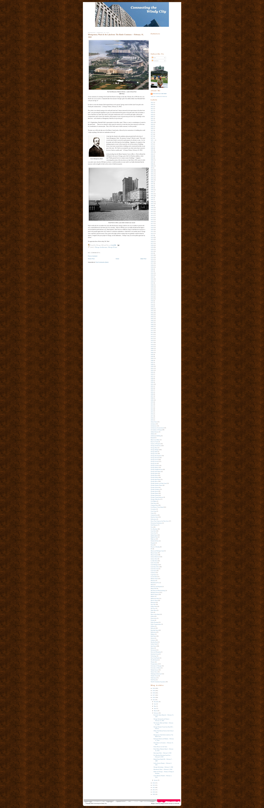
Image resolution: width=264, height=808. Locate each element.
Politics (152, 616)
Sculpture (153, 640)
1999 (152, 380)
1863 (152, 122)
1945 (152, 279)
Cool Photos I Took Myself (157, 507)
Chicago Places (154, 475)
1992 (152, 370)
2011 (152, 404)
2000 (152, 382)
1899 (152, 187)
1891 (152, 172)
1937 (152, 263)
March (155, 710)
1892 (152, 173)
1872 (152, 134)
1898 (152, 185)
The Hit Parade (154, 660)
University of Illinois (156, 667)
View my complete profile (159, 96)
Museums (153, 602)
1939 (152, 267)
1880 (152, 148)
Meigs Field (153, 588)
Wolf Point (153, 679)
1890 (152, 170)
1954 (152, 297)
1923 (152, 235)
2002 (152, 386)
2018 (152, 418)
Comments (155, 60)
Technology (153, 656)
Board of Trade (154, 441)
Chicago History (155, 467)
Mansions (153, 580)
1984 (152, 356)
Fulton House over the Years (160, 746)
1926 (152, 241)
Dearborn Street (154, 517)
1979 (152, 346)
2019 (152, 419)
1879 (152, 146)
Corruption (153, 509)
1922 (152, 233)
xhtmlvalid (176, 803)
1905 (152, 199)
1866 (152, 128)
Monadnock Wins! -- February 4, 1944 (163, 769)
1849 (152, 104)
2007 (152, 396)
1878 (152, 144)
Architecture (154, 425)
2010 (152, 402)
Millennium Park (155, 598)
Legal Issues (154, 574)
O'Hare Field (154, 606)
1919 (152, 227)
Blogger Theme (155, 803)
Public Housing (154, 622)
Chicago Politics (154, 477)
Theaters (153, 662)
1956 (152, 300)
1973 (152, 334)
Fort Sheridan (154, 529)
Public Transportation (156, 624)
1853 (152, 106)
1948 (152, 285)
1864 (152, 124)
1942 (152, 273)
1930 (152, 249)
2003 (152, 388)
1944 (152, 277)
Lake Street (153, 570)
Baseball (153, 437)
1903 (152, 195)
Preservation (154, 618)
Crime (152, 513)
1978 (152, 344)
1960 (152, 308)
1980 (152, 348)
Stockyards (153, 650)
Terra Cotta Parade (155, 658)
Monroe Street (154, 600)
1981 (152, 350)
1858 (152, 112)
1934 (152, 257)
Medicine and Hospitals (156, 586)
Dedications (153, 519)
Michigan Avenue (155, 592)
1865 (152, 126)
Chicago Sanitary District (157, 485)
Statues (152, 648)
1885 (152, 158)
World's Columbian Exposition (158, 681)
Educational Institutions (156, 523)
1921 (152, 231)
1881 (152, 150)
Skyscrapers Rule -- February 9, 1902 (162, 753)
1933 (152, 255)
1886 (152, 160)
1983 (152, 354)
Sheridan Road (154, 642)
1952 (152, 293)
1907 (152, 203)
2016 (152, 414)
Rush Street (153, 636)
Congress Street (154, 505)
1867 (152, 130)
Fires (152, 527)
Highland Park (154, 537)
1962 (152, 312)
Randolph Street (154, 630)
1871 (152, 132)
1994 (152, 374)
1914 (152, 217)
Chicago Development (156, 455)
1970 (152, 328)
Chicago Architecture (101, 247)
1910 (152, 209)
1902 (152, 193)
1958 (152, 304)
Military (153, 596)
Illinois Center (154, 552)
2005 (152, 392)
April (155, 708)
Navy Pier (153, 604)
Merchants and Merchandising (158, 590)
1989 (152, 364)
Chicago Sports (154, 491)
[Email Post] (118, 245)
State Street (153, 646)
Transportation (154, 664)
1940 (152, 269)
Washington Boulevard (156, 673)
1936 (152, 261)
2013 (152, 408)
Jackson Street (154, 558)
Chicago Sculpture (155, 489)
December (156, 701)
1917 (152, 223)
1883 (152, 154)
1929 (152, 247)
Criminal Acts (154, 515)
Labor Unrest (154, 562)
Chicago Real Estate (155, 479)
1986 (152, 360)
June (155, 704)
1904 (152, 197)
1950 (152, 289)
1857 (152, 110)
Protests (152, 620)
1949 (152, 287)
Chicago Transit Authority (157, 497)
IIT (151, 548)
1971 (152, 330)
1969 (152, 326)
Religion (153, 634)
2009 (152, 400)
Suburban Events (155, 654)
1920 (152, 229)
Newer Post (91, 259)
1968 (152, 324)
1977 (152, 342)
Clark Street (153, 503)
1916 (152, 221)
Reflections (153, 632)
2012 (152, 406)
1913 (152, 215)
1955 (152, 298)
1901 (152, 191)
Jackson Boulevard (155, 556)
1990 (152, 366)
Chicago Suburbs (155, 495)
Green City (153, 533)
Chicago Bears (154, 447)
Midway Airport (154, 594)
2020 (154, 688)
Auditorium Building (156, 435)
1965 (152, 318)
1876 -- (152, 140)
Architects (153, 424)
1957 (152, 302)
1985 (152, 358)
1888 (152, 164)
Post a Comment (92, 256)
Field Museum (154, 525)
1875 (152, 138)
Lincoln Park (154, 576)
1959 (152, 306)
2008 (152, 398)
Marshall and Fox (155, 582)
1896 (152, 181)
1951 (152, 291)
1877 (152, 142)
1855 (152, 108)
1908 (152, 205)
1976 (152, 340)
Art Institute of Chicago (156, 429)
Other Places (154, 610)
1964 (152, 316)
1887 (152, 162)
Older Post (143, 259)
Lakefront (153, 572)
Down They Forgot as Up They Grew (160, 521)
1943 (152, 275)
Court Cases (153, 511)
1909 (152, 207)
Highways (153, 539)
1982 (152, 352)
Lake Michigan (154, 564)
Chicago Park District (156, 471)
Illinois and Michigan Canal (157, 550)
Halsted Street (154, 535)
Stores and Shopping (156, 652)
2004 (152, 390)
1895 (152, 179)
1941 (152, 271)
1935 (152, 259)
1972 (152, 332)
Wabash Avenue (154, 670)
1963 (152, 314)
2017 (152, 416)
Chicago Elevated (155, 457)
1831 (152, 102)
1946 (152, 281)
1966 (152, 320)
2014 (152, 410)
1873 (152, 136)
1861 (152, 118)
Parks (152, 612)
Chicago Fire (154, 463)
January (156, 780)
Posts (154, 57)
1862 (152, 120)
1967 (152, 322)
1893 (152, 175)
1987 (152, 362)
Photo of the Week (155, 614)
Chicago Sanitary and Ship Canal (158, 483)
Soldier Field (154, 644)
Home (117, 259)
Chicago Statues (154, 493)
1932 (152, 253)
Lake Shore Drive (155, 566)
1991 (152, 368)
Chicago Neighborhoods (156, 469)
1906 (152, 201)
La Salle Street (154, 560)
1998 (152, 378)
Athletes (153, 433)
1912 (152, 213)
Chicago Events (112, 247)
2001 (152, 384)
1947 (152, 283)
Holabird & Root (155, 540)
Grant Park (153, 531)
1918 (152, 225)
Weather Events (154, 675)
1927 (152, 243)
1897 (152, 183)
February (156, 713)
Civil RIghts (153, 501)
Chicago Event (154, 459)
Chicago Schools (155, 487)
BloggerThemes (164, 803)
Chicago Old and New (160, 93)
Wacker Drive (154, 671)
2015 (152, 412)
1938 (152, 265)
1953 (152, 294)
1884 (152, 156)
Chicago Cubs (154, 453)
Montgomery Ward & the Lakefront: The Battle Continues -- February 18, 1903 (116, 35)
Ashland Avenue (155, 431)
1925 (152, 239)
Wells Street (153, 677)
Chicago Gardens (155, 465)
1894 (152, 178)
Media (152, 584)
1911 (152, 211)
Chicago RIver (154, 481)
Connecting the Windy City (100, 803)
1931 (152, 251)
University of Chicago (156, 665)
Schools (152, 638)
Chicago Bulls (154, 451)
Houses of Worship (155, 546)
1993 (152, 372)
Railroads (153, 628)
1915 (152, 219)
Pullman (153, 626)
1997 (152, 376)
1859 (152, 114)
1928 (152, 245)
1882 (152, 152)
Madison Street (154, 578)
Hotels (152, 545)
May (155, 706)
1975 (152, 338)
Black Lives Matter (155, 439)
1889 (152, 166)
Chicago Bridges (155, 449)
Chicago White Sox (155, 499)
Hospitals (153, 543)
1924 (152, 237)
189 (152, 168)
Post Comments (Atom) (102, 262)
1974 (152, 336)
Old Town (153, 608)
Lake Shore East (155, 568)
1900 (152, 189)
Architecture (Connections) (157, 427)
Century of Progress (155, 443)
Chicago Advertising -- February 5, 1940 (163, 767)
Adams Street (154, 421)
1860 (152, 116)
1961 (152, 310)
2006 (152, 394)
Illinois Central (154, 554)
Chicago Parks (154, 473)
